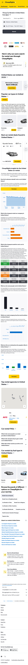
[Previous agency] (3, 406)
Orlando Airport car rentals (8, 538)
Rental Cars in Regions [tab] (19, 502)
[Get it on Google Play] (5, 650)
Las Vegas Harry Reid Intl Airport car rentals (12, 536)
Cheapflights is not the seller (9, 589)
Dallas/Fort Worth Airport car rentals (10, 540)
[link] (11, 87)
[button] (2, 2)
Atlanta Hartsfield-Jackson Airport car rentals (12, 532)
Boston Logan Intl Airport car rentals (10, 530)
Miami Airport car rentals (8, 527)
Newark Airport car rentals (8, 542)
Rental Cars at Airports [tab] (7, 495)
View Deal (14, 129)
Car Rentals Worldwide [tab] (7, 509)
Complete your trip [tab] (20, 509)
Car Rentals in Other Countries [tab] (9, 506)
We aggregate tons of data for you (10, 592)
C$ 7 (7, 15)
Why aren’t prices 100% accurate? (10, 595)
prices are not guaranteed (7, 585)
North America (10, 601)
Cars (4, 601)
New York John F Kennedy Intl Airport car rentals (13, 534)
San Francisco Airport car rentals (9, 525)
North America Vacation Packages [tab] (10, 512)
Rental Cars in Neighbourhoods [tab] (9, 499)
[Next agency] (24, 406)
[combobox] (7, 18)
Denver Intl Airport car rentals (9, 544)
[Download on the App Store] (14, 650)
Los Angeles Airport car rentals (9, 523)
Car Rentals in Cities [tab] (7, 502)
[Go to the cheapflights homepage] (10, 2)
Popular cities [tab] (5, 516)
